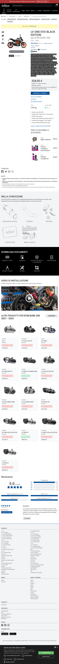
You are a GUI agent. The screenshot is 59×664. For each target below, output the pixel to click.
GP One (3, 558)
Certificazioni (33, 591)
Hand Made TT (33, 568)
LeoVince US (32, 26)
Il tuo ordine (4, 615)
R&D (31, 589)
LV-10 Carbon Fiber (35, 541)
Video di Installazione (35, 19)
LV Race (3, 557)
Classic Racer (33, 558)
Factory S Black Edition (35, 554)
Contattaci (3, 604)
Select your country (42, 1)
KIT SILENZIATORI (16, 10)
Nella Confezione (12, 19)
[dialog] (29, 654)
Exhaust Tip (33, 569)
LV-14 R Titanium (34, 534)
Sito (31, 571)
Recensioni (54, 19)
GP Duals (32, 557)
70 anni (32, 592)
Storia (31, 584)
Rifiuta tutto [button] (46, 656)
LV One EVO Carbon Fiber (7, 549)
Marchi (32, 586)
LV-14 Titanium (4, 532)
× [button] (57, 647)
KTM (20, 16)
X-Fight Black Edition (35, 566)
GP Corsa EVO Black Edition (37, 564)
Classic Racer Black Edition (7, 560)
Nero (31, 549)
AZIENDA (39, 10)
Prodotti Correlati (45, 19)
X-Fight (3, 566)
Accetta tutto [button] (46, 652)
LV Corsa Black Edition (35, 537)
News (31, 580)
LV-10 (2, 540)
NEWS (23, 10)
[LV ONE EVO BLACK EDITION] (2, 32)
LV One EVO (4, 548)
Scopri (2, 631)
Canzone (3, 581)
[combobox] (55, 647)
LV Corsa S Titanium (6, 537)
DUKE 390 (26, 16)
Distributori (33, 594)
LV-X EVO (32, 560)
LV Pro (2, 551)
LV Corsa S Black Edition (7, 535)
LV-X (2, 561)
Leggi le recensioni (48, 43)
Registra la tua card (6, 617)
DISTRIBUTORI (46, 10)
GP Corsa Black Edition (6, 563)
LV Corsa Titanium (34, 538)
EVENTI (28, 10)
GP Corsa (32, 561)
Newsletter (3, 618)
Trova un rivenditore (36, 97)
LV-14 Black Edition (35, 531)
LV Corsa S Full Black (35, 535)
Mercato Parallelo (34, 597)
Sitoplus (3, 572)
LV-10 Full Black (5, 541)
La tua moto (12, 16)
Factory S (3, 554)
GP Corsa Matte (34, 563)
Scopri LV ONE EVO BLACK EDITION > (41, 126)
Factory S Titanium (34, 555)
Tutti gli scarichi (5, 574)
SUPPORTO (55, 10)
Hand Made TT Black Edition (8, 569)
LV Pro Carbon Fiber (6, 552)
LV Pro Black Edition (35, 551)
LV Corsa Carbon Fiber (6, 538)
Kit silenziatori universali (36, 572)
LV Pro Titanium (34, 552)
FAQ (2, 612)
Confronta (10, 21)
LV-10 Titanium (4, 543)
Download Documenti (22, 19)
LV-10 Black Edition (35, 540)
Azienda (32, 583)
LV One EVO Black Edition (36, 548)
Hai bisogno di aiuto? (36, 101)
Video (2, 580)
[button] (20, 662)
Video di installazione (6, 614)
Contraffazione (34, 595)
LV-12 (31, 543)
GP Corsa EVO (4, 564)
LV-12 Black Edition (5, 544)
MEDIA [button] (32, 10)
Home (4, 16)
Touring (3, 571)
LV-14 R (32, 532)
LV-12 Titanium (34, 544)
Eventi (31, 581)
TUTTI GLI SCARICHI (9, 10)
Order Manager (34, 598)
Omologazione (4, 611)
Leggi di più (26, 653)
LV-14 (2, 531)
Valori (31, 588)
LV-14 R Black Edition (6, 534)
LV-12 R (3, 546)
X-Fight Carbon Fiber (6, 568)
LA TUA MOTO (4, 10)
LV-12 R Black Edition (35, 546)
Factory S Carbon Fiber (6, 555)
